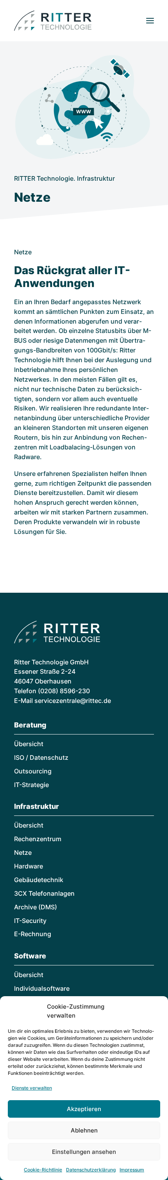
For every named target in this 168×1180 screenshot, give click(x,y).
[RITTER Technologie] (52, 21)
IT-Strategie (31, 785)
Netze (23, 852)
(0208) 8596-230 (64, 691)
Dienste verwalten (32, 1088)
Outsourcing (33, 771)
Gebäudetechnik (38, 880)
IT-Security (30, 921)
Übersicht (28, 744)
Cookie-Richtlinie (43, 1170)
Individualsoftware (42, 988)
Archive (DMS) (35, 907)
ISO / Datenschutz (41, 757)
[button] (150, 20)
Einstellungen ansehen (84, 1151)
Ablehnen (84, 1130)
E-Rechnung (32, 934)
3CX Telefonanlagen (44, 893)
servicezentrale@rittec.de (72, 700)
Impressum (132, 1170)
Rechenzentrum (37, 839)
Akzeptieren (84, 1109)
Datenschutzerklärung (91, 1170)
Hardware (28, 866)
